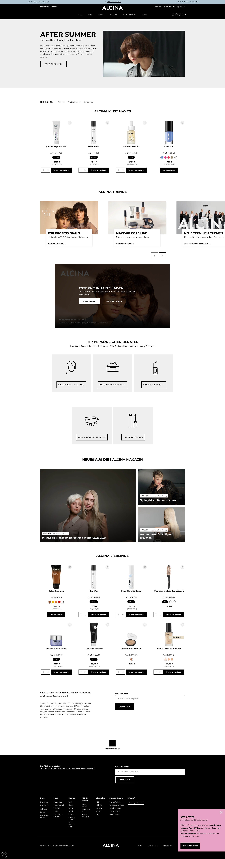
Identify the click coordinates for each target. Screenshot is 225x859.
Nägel (71, 811)
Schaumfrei (93, 146)
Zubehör (72, 814)
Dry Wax (94, 591)
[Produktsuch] (173, 14)
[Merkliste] (179, 15)
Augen (71, 808)
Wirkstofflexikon (115, 814)
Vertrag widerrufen (136, 803)
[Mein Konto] (176, 14)
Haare (80, 14)
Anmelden (125, 706)
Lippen (71, 805)
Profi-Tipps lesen (53, 64)
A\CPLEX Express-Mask (56, 146)
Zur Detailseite (169, 170)
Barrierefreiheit (114, 802)
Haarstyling (44, 805)
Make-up (101, 14)
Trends (61, 102)
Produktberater (74, 102)
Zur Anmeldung (190, 846)
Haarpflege (44, 802)
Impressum (167, 845)
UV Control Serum (94, 648)
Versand (98, 811)
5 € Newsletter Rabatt (114, 2)
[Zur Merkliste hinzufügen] (70, 123)
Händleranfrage (115, 808)
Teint (70, 802)
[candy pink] (165, 157)
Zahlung (99, 808)
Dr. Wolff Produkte (129, 14)
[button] (154, 255)
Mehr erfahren (114, 301)
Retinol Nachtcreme (56, 648)
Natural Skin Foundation (169, 648)
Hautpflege (58, 802)
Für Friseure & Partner (48, 7)
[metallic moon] (172, 157)
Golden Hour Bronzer (131, 648)
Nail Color (169, 146)
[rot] (59, 602)
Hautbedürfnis (59, 805)
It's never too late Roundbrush (169, 591)
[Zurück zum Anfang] (112, 743)
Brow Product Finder (71, 825)
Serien (56, 811)
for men (43, 812)
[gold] (53, 602)
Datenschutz (152, 845)
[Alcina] (112, 8)
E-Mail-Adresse (122, 693)
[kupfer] (56, 602)
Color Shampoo (56, 591)
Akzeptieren (89, 301)
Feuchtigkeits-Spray (131, 591)
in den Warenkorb (61, 170)
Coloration (44, 809)
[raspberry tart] (168, 157)
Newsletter (88, 102)
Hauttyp (57, 808)
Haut (90, 14)
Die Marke (157, 7)
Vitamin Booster (131, 146)
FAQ (97, 814)
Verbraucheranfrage (116, 805)
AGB (97, 802)
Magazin (113, 14)
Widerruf (99, 805)
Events (144, 14)
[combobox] (45, 170)
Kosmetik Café (169, 7)
